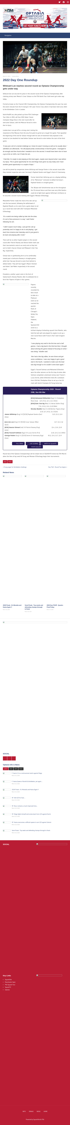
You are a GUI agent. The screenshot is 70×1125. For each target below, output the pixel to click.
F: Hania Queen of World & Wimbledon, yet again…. (27, 781)
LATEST (6, 769)
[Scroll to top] (67, 1122)
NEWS (10, 461)
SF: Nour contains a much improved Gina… (25, 806)
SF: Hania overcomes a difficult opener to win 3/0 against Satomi (31, 822)
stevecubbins (15, 76)
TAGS (11, 769)
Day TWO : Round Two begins (57, 467)
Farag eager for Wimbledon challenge (15, 467)
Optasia (7, 990)
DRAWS (31, 1111)
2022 (5, 461)
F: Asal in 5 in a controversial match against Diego (27, 773)
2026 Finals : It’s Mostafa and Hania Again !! (25, 789)
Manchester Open (10, 982)
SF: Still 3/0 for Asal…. (18, 798)
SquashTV (8, 987)
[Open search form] (67, 35)
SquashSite (8, 979)
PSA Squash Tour (10, 985)
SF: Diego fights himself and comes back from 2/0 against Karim (31, 814)
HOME (45, 1111)
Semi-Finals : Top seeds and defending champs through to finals (34, 607)
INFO (16, 769)
